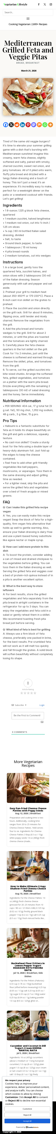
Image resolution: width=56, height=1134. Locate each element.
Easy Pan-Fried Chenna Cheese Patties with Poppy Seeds (28, 809)
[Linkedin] (22, 124)
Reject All (27, 1115)
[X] (11, 124)
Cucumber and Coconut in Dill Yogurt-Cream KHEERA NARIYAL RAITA (28, 1048)
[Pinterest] (28, 124)
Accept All (27, 1121)
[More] (50, 124)
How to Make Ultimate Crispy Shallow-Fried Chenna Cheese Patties (28, 888)
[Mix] (39, 124)
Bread (20, 63)
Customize (27, 1109)
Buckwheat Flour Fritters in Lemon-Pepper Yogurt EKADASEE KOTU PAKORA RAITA (28, 967)
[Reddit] (16, 124)
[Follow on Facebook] (38, 4)
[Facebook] (5, 124)
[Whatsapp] (44, 124)
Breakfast (33, 63)
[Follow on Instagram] (51, 4)
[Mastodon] (33, 124)
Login (42, 705)
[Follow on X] (45, 4)
